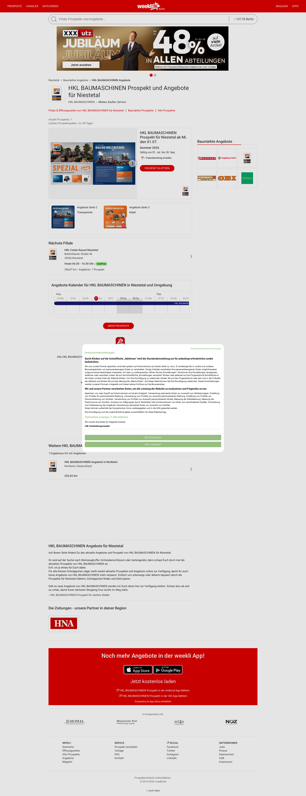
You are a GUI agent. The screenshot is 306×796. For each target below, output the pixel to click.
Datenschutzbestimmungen (206, 348)
